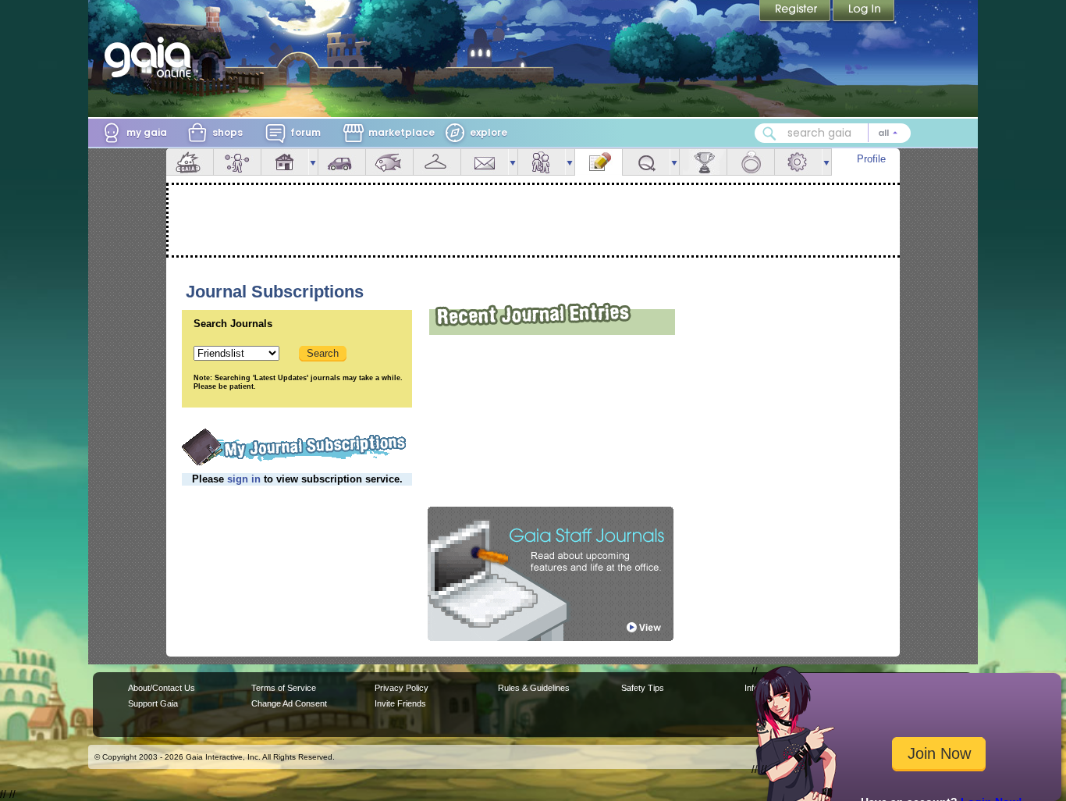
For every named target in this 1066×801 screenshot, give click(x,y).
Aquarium (389, 162)
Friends (541, 162)
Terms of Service (283, 687)
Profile (871, 159)
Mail (484, 162)
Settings (798, 162)
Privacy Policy (401, 687)
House (284, 162)
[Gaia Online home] (151, 57)
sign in (244, 479)
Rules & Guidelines (534, 687)
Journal (598, 162)
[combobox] (833, 133)
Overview (189, 162)
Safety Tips (642, 687)
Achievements (703, 162)
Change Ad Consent (289, 703)
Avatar (237, 162)
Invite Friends (400, 703)
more (313, 162)
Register (796, 11)
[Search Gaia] (769, 133)
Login (864, 11)
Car (341, 162)
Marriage (750, 162)
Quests (646, 162)
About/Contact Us (161, 687)
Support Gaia (153, 703)
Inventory (437, 162)
